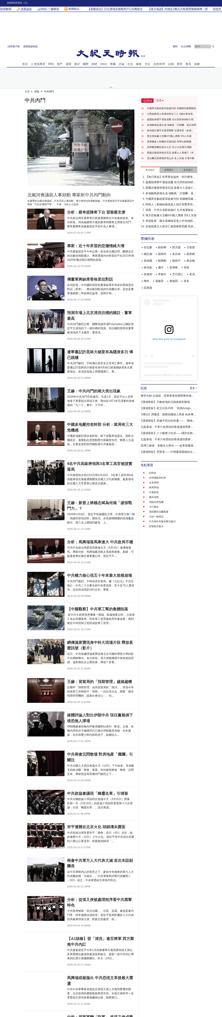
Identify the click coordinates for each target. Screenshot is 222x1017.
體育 (179, 64)
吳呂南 (176, 253)
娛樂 (197, 64)
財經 (94, 64)
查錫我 (173, 281)
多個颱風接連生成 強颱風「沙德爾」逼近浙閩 (171, 125)
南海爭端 (154, 487)
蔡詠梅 (190, 260)
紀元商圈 (186, 46)
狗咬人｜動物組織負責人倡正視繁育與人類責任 (170, 205)
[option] (81, 147)
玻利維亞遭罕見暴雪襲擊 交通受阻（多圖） (170, 130)
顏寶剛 (162, 260)
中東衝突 (154, 492)
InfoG (103, 64)
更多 (186, 281)
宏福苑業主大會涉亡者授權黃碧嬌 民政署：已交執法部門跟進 (169, 227)
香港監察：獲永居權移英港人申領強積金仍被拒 (170, 221)
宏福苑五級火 (156, 526)
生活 (130, 64)
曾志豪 (148, 247)
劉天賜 (176, 247)
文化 (147, 64)
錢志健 (148, 253)
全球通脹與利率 (157, 477)
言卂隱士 (177, 274)
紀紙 (171, 64)
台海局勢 (154, 482)
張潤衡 (173, 267)
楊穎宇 (176, 260)
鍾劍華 (162, 247)
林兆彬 (148, 267)
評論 (121, 64)
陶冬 (146, 281)
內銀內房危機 (156, 502)
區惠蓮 (148, 287)
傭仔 (161, 267)
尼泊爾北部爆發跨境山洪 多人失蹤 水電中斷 (170, 158)
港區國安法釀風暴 (158, 511)
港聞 (68, 64)
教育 (188, 64)
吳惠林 (148, 274)
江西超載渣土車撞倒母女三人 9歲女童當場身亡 (171, 114)
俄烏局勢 (154, 497)
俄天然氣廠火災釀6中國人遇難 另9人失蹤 (169, 136)
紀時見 (152, 473)
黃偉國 (148, 260)
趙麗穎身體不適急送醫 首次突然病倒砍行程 (170, 119)
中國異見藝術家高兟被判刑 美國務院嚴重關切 (171, 108)
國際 (85, 64)
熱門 (59, 64)
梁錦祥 (162, 253)
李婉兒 (162, 274)
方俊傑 (190, 247)
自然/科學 (159, 64)
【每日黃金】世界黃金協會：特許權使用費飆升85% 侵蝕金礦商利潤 (170, 177)
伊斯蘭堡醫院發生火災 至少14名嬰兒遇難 (169, 147)
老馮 (192, 274)
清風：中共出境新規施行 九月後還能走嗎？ (169, 210)
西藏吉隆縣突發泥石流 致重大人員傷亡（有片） (170, 152)
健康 (139, 64)
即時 (51, 64)
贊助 (175, 46)
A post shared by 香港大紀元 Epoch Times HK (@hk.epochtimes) (179, 375)
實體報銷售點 (30, 46)
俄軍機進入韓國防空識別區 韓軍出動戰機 (169, 141)
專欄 (113, 64)
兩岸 (77, 64)
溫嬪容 (159, 281)
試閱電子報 (14, 46)
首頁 (25, 64)
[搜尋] (213, 46)
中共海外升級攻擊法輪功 (162, 521)
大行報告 (154, 506)
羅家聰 (190, 253)
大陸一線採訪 (156, 516)
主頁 (27, 91)
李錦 (186, 267)
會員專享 (39, 64)
